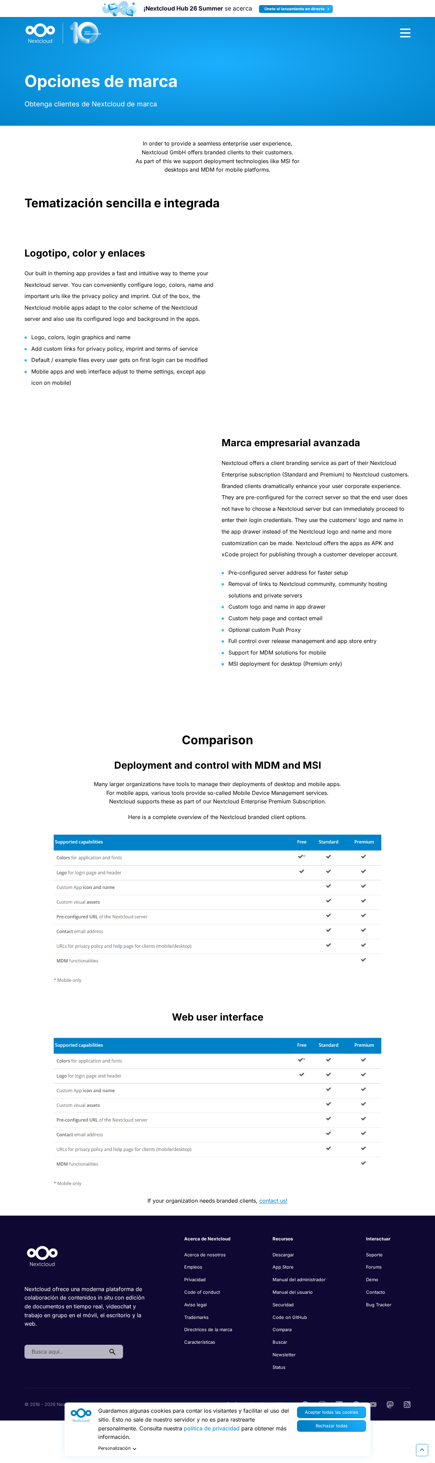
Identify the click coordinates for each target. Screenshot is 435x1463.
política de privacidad (212, 1428)
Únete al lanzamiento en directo (295, 8)
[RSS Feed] (407, 1404)
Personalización (114, 1448)
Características (199, 1342)
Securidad (283, 1304)
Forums (374, 1267)
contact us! (273, 1200)
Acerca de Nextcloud (207, 1238)
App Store (283, 1267)
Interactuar (378, 1238)
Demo (372, 1279)
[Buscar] (112, 1352)
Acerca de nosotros (205, 1254)
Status (279, 1367)
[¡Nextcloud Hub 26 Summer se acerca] (119, 8)
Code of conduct (202, 1292)
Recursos (283, 1238)
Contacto (375, 1292)
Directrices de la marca (208, 1329)
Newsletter (284, 1354)
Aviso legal (195, 1304)
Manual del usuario (293, 1292)
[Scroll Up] (422, 1450)
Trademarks (196, 1317)
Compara (282, 1329)
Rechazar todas (332, 1425)
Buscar (280, 1342)
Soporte (374, 1254)
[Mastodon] (390, 1404)
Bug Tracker (379, 1304)
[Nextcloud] (63, 33)
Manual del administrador (299, 1279)
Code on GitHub (290, 1317)
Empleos (193, 1267)
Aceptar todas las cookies (331, 1412)
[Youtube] (373, 1404)
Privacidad (195, 1279)
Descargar (283, 1254)
